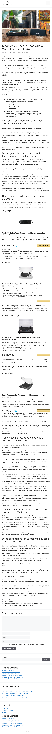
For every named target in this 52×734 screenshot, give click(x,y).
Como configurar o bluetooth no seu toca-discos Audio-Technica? (23, 113)
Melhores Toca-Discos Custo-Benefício (12, 675)
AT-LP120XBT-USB (14, 106)
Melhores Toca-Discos (8, 670)
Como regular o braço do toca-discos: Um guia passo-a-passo (19, 688)
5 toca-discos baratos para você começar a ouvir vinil (18, 605)
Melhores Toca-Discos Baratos (10, 673)
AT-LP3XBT (12, 104)
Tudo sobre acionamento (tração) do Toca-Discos (15, 698)
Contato (4, 712)
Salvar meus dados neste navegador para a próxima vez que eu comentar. (24, 644)
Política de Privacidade (8, 710)
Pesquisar (4, 657)
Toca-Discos (7, 599)
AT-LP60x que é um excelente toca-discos (21, 426)
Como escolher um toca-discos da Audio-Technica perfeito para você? (23, 603)
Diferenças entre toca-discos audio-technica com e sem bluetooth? (23, 99)
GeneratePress (33, 732)
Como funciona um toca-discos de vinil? (13, 695)
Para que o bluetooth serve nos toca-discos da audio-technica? (22, 97)
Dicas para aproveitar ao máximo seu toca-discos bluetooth (21, 115)
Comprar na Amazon (43, 245)
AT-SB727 (11, 103)
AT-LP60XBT (12, 108)
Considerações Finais (11, 116)
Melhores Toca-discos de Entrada (11, 672)
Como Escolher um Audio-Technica (11, 678)
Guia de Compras (8, 601)
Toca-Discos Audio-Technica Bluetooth (12, 677)
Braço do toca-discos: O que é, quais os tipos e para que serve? (19, 691)
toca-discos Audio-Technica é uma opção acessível (31, 413)
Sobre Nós (5, 708)
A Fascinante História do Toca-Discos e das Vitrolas (16, 693)
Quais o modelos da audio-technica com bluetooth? (19, 101)
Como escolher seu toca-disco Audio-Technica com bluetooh (22, 111)
